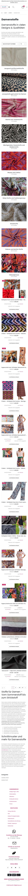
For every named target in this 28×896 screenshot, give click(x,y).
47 (22, 687)
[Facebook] (7, 867)
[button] (13, 7)
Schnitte (3, 777)
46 (19, 687)
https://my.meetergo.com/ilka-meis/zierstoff (14, 859)
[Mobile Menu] (9, 7)
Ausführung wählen (14, 309)
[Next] (25, 688)
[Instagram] (19, 867)
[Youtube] (15, 867)
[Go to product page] (14, 660)
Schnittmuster (4, 750)
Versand (21, 304)
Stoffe (3, 780)
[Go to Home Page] (1, 13)
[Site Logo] (4, 7)
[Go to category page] (14, 57)
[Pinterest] (11, 867)
